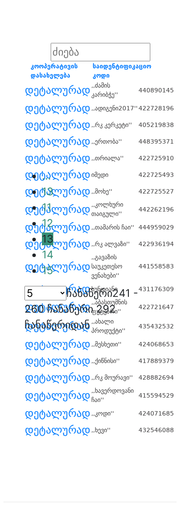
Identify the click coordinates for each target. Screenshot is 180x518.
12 (47, 223)
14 (47, 254)
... (46, 175)
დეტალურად (57, 90)
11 (47, 207)
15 (47, 270)
